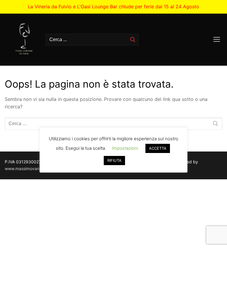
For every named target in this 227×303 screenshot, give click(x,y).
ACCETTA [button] (157, 148)
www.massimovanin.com (28, 168)
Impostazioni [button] (125, 148)
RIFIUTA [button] (114, 160)
